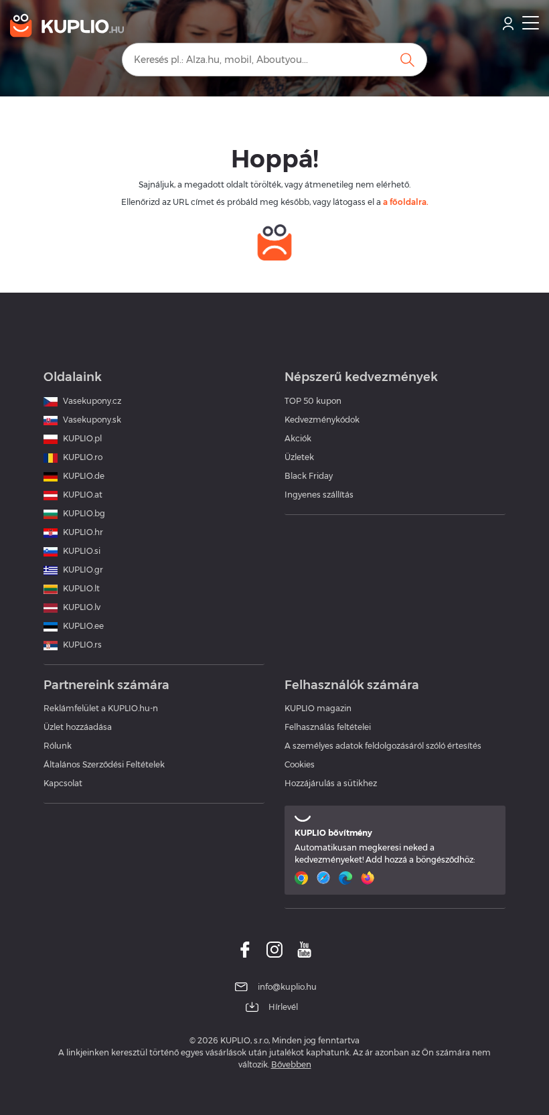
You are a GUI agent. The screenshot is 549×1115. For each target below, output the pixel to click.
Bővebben (291, 1064)
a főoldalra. (405, 202)
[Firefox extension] (369, 878)
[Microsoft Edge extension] (347, 878)
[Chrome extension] (303, 878)
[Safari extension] (325, 878)
